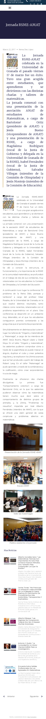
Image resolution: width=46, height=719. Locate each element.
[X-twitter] (30, 4)
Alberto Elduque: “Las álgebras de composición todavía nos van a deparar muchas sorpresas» (29, 621)
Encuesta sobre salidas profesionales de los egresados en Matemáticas (29, 668)
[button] (10, 8)
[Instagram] (37, 4)
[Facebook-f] (34, 4)
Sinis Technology (32, 717)
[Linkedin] (41, 4)
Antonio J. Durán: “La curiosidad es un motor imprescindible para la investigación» (27, 646)
